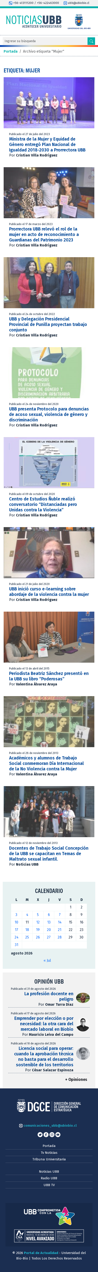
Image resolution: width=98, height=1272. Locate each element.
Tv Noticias (49, 1153)
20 (49, 930)
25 (27, 937)
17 (16, 930)
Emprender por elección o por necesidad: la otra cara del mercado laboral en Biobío (43, 1024)
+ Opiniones (76, 1079)
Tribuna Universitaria (49, 1159)
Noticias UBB (49, 1171)
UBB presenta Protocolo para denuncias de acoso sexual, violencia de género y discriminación (49, 414)
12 (38, 922)
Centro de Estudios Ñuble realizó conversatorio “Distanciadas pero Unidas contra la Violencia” (43, 504)
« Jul (47, 960)
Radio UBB (49, 1178)
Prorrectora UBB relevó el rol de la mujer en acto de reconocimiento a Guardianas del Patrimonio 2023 (44, 234)
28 (60, 937)
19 (38, 930)
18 (27, 930)
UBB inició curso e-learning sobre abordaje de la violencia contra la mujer (49, 591)
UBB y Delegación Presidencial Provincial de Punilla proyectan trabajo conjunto (48, 324)
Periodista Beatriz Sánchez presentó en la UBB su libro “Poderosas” (49, 676)
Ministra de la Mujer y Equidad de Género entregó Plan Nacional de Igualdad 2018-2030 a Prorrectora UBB (47, 144)
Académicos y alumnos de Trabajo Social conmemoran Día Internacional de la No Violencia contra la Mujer (46, 763)
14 (60, 922)
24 (16, 937)
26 (38, 937)
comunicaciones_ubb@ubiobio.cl (50, 1125)
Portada (49, 1146)
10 (16, 922)
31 (16, 945)
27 (49, 937)
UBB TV (49, 1185)
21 (59, 930)
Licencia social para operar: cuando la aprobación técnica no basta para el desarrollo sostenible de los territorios (43, 1056)
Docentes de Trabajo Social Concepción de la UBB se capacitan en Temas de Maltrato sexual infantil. (48, 854)
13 (49, 922)
